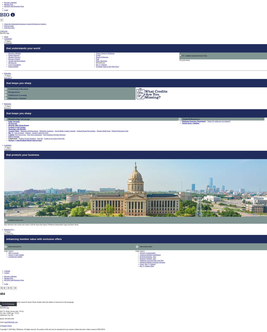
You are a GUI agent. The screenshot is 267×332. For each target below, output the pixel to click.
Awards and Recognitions (16, 61)
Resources (7, 104)
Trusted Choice (13, 131)
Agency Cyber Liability (16, 255)
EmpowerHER (13, 66)
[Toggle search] (3, 288)
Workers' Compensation (148, 253)
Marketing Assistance (46, 131)
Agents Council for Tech (40, 133)
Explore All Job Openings (27, 138)
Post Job (40, 138)
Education (7, 73)
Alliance (28, 133)
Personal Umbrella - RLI (148, 259)
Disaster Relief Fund (103, 131)
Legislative (7, 145)
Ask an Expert (19, 133)
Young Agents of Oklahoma (105, 53)
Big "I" (11, 133)
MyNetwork (12, 63)
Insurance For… (9, 229)
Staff (97, 59)
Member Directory (14, 57)
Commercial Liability (15, 257)
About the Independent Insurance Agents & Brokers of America (25, 24)
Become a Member (10, 2)
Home (6, 37)
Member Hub (8, 4)
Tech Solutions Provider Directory (54, 135)
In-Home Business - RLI (148, 257)
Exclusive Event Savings (16, 127)
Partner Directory (14, 55)
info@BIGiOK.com (11, 322)
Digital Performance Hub (120, 131)
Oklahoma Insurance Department (194, 121)
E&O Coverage (13, 137)
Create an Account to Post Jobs (54, 138)
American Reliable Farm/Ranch (150, 255)
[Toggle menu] (10, 288)
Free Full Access (17, 135)
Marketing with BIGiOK (17, 129)
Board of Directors (102, 57)
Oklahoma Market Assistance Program (152, 262)
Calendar (7, 271)
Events (98, 55)
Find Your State (9, 28)
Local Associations (14, 65)
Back (8, 41)
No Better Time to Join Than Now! (107, 66)
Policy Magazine (101, 61)
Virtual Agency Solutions (190, 123)
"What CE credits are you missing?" (219, 121)
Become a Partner (14, 59)
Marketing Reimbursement (29, 131)
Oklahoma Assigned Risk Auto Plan (152, 260)
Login (6, 10)
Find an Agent (9, 26)
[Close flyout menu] (1, 20)
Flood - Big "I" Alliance (148, 264)
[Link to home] (4, 31)
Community (8, 39)
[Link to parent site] (7, 16)
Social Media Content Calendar (65, 131)
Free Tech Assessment (34, 135)
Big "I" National (101, 65)
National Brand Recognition (86, 131)
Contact (6, 273)
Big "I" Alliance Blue (147, 266)
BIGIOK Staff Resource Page (14, 6)
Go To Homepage (8, 304)
